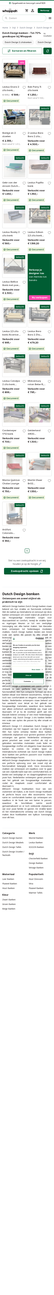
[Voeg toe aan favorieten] (24, 87)
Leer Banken (8, 879)
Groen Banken (9, 904)
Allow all (28, 675)
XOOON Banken (36, 847)
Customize (27, 681)
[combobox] (26, 18)
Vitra (31, 883)
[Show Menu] (50, 18)
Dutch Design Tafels (11, 847)
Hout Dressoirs (36, 879)
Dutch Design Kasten (12, 838)
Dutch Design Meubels (13, 842)
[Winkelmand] (27, 10)
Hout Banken (8, 888)
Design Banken (36, 863)
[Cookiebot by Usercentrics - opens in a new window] (36, 639)
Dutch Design (26, 27)
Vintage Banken (36, 867)
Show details (36, 669)
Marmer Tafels (35, 892)
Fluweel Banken (9, 883)
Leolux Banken (36, 842)
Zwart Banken (9, 899)
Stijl (14, 27)
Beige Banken (8, 908)
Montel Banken (36, 838)
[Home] (12, 11)
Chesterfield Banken (38, 858)
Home (5, 27)
